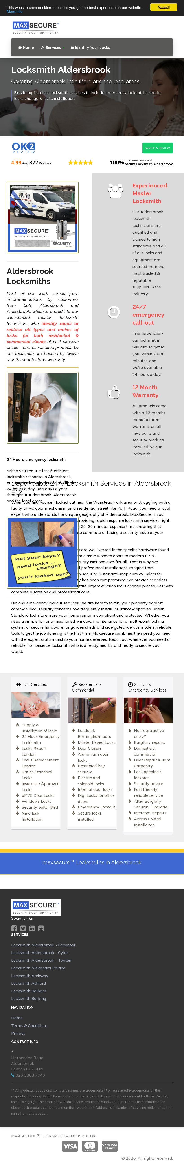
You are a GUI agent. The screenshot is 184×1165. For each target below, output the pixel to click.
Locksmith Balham (28, 990)
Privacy (18, 1033)
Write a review (157, 148)
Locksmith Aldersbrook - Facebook (43, 945)
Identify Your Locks (92, 47)
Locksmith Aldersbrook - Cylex (40, 952)
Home (28, 47)
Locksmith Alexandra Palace (38, 968)
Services (53, 47)
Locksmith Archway (29, 975)
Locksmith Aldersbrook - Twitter (41, 960)
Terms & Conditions (29, 1025)
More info (14, 11)
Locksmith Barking (28, 998)
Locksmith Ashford (28, 983)
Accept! (164, 7)
